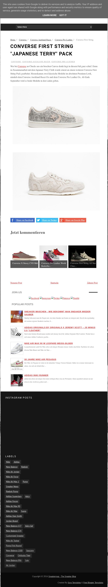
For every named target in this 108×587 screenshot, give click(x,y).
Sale (27, 561)
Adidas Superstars (14, 497)
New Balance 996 (13, 561)
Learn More (50, 15)
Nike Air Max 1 (12, 482)
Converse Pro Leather (63, 61)
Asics (27, 497)
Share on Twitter (49, 220)
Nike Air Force (12, 477)
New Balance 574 (13, 531)
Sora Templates (74, 583)
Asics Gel (29, 526)
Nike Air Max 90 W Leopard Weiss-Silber (48, 343)
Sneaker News (12, 487)
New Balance (11, 467)
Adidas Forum (12, 501)
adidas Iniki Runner (36, 375)
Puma (25, 482)
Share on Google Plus (75, 220)
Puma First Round (14, 546)
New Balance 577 (13, 526)
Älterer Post (92, 282)
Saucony (30, 551)
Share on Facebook (24, 220)
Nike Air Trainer (12, 541)
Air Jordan (10, 565)
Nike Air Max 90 (13, 506)
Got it (63, 15)
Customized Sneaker (15, 536)
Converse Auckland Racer (36, 61)
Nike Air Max (11, 511)
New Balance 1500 (14, 551)
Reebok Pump (12, 492)
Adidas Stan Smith (14, 516)
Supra (23, 511)
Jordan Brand (12, 521)
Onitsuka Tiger (24, 556)
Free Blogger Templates (93, 583)
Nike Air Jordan (12, 472)
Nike (8, 462)
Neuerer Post (16, 282)
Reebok (24, 467)
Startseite (54, 282)
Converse (16, 61)
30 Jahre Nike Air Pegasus (40, 359)
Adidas (17, 462)
